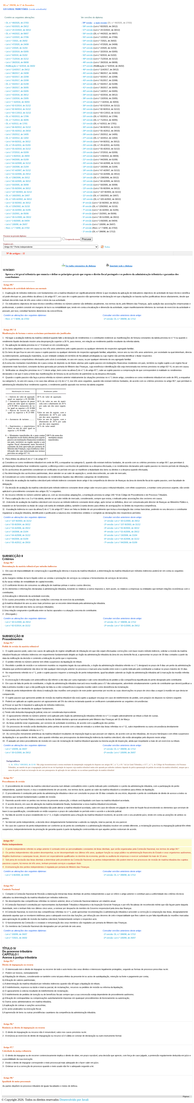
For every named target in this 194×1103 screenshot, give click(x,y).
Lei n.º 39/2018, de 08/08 (17, 62)
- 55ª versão (87, 37)
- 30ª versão (87, 127)
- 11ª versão (87, 195)
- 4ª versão (86, 221)
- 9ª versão (86, 203)
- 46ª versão (87, 69)
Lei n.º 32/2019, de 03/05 (17, 51)
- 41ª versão (87, 87)
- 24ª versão (87, 149)
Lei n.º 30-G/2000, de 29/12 (18, 217)
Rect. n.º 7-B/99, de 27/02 (18, 228)
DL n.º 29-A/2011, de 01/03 (18, 145)
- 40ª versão (87, 91)
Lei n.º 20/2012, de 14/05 (17, 134)
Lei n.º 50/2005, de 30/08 (17, 185)
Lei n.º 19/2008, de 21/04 (17, 167)
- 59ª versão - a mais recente (94, 23)
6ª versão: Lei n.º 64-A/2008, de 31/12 (121, 539)
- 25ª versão (87, 145)
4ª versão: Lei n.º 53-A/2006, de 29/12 (121, 531)
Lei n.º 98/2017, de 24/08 (17, 73)
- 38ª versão (87, 98)
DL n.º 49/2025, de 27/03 (17, 23)
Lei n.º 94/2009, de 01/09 (17, 159)
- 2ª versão (86, 228)
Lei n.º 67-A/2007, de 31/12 (18, 170)
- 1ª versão (86, 231)
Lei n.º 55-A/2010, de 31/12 (18, 149)
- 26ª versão (87, 141)
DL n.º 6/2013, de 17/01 (16, 123)
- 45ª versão (87, 73)
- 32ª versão (87, 120)
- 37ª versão (87, 102)
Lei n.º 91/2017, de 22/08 (17, 80)
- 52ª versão (87, 48)
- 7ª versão (86, 210)
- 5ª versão (86, 217)
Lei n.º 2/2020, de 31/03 (16, 48)
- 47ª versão (87, 66)
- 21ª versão (87, 159)
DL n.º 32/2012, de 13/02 (17, 138)
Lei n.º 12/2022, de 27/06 (17, 37)
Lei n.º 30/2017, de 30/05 (17, 87)
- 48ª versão (87, 62)
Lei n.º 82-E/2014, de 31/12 (18, 105)
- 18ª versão (87, 170)
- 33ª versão (87, 116)
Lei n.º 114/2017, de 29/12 (18, 69)
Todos (107, 247)
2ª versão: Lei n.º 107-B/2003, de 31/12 (122, 524)
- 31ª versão (87, 123)
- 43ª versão (87, 80)
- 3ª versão (86, 224)
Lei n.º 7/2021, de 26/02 (16, 41)
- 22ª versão (87, 156)
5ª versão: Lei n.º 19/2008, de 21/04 (120, 535)
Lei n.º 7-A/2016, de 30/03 (18, 102)
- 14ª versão (87, 185)
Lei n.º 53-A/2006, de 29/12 (18, 174)
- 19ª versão (87, 167)
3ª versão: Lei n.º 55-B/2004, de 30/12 (121, 528)
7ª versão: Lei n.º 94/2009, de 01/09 (120, 542)
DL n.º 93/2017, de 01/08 (17, 84)
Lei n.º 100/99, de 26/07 (16, 224)
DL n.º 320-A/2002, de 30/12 (19, 199)
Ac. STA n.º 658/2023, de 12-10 (23, 764)
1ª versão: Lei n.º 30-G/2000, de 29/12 (122, 521)
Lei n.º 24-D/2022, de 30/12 (18, 30)
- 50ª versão (87, 55)
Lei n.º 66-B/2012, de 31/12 (18, 127)
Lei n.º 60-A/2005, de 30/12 (18, 181)
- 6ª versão (86, 213)
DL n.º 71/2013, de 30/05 (17, 120)
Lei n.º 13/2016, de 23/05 (17, 98)
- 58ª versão (87, 26)
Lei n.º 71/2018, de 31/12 (17, 59)
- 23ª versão (87, 152)
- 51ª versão (87, 51)
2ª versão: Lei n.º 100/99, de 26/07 (120, 752)
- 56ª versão (87, 33)
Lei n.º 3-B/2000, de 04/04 (18, 221)
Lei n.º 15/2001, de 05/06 (17, 213)
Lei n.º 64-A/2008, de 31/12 (18, 163)
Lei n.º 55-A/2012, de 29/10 (18, 131)
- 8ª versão (86, 206)
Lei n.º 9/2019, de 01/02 (16, 55)
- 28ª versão (87, 134)
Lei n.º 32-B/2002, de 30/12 (18, 203)
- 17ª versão (87, 174)
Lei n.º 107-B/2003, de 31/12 (19, 192)
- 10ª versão (87, 199)
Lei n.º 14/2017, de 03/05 (17, 91)
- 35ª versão (87, 109)
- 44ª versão (87, 77)
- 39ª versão (87, 95)
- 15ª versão (87, 181)
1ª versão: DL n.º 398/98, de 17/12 (120, 319)
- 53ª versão (87, 44)
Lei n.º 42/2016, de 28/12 (17, 95)
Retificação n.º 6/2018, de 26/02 (20, 66)
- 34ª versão (87, 113)
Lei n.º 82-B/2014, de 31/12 (18, 109)
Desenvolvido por (73, 1099)
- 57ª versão (87, 30)
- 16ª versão (87, 177)
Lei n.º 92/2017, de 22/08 (17, 77)
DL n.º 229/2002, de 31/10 (18, 206)
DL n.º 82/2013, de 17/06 (17, 116)
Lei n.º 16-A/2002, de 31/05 (18, 210)
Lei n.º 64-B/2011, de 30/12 (18, 141)
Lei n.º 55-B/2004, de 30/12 (18, 188)
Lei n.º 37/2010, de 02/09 (17, 152)
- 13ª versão (87, 188)
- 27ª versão (87, 138)
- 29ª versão (87, 131)
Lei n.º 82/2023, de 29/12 (17, 26)
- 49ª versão (87, 59)
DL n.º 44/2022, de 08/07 (17, 33)
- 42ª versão (87, 84)
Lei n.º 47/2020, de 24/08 (17, 44)
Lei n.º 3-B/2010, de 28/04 (18, 156)
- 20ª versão (87, 163)
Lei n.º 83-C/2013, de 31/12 (18, 113)
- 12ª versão (87, 192)
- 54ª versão (87, 41)
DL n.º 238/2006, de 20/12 (18, 177)
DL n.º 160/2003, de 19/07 (18, 195)
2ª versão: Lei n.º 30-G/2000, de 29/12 (122, 625)
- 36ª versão (87, 105)
